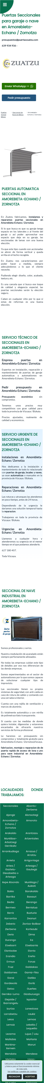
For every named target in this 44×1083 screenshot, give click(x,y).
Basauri (31, 896)
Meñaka (11, 1059)
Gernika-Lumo (10, 994)
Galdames (10, 972)
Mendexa (31, 1054)
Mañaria (31, 1039)
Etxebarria (31, 945)
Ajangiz (10, 815)
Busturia (32, 913)
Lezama (11, 1034)
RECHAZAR (14, 1077)
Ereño (31, 956)
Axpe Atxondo (10, 882)
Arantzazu (32, 833)
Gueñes (31, 988)
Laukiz (31, 1014)
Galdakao (31, 967)
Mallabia (10, 1039)
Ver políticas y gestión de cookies (22, 1072)
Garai (10, 978)
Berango (31, 902)
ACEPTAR (30, 1077)
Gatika (32, 978)
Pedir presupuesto (19, 98)
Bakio (10, 891)
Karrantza (11, 918)
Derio (10, 934)
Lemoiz (10, 1024)
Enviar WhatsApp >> (17, 86)
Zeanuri (31, 918)
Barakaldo (31, 891)
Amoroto (31, 820)
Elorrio (31, 950)
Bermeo (11, 907)
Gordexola (10, 983)
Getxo (10, 988)
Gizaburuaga (32, 994)
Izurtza (11, 1008)
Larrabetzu (10, 1014)
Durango (10, 940)
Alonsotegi (31, 815)
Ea (31, 940)
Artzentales (32, 838)
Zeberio (10, 923)
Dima (31, 934)
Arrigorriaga (31, 860)
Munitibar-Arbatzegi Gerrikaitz (10, 842)
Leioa (10, 1019)
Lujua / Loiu (31, 1034)
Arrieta (10, 860)
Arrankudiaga (10, 851)
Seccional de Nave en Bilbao (17, 113)
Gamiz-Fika (32, 972)
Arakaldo (10, 833)
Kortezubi (31, 929)
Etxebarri (10, 945)
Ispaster (32, 999)
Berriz (10, 913)
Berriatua (31, 907)
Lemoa (31, 1019)
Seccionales (10, 806)
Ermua (11, 961)
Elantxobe (10, 950)
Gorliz (31, 983)
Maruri (32, 1044)
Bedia (10, 902)
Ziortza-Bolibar (31, 923)
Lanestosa (31, 1008)
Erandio (10, 956)
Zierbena (10, 929)
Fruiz (10, 967)
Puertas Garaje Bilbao (3, 114)
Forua (31, 961)
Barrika (10, 896)
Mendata (10, 1054)
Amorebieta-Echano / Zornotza (11, 824)
